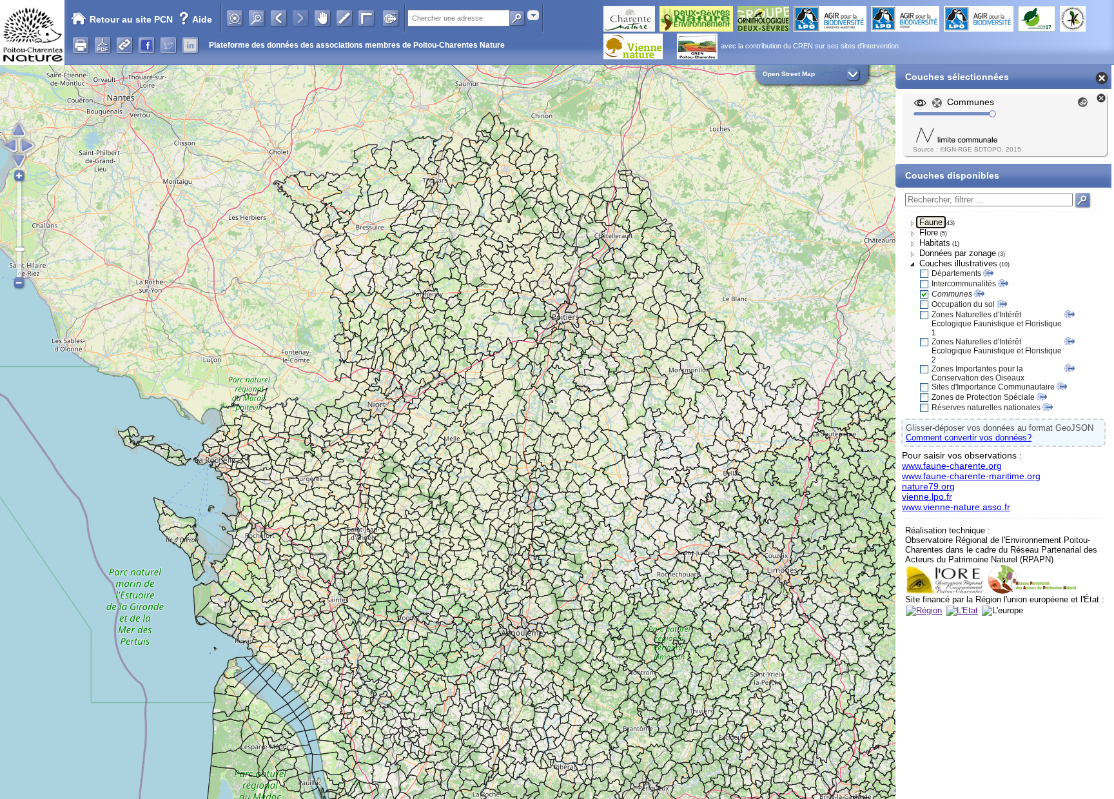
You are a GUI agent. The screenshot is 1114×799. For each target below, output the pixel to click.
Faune (931, 222)
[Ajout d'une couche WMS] (390, 18)
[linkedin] (190, 45)
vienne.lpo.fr (927, 496)
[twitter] (168, 45)
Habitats (934, 243)
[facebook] (146, 45)
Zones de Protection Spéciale (983, 397)
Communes (952, 294)
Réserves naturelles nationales (986, 407)
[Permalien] (124, 45)
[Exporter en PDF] (102, 45)
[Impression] (80, 45)
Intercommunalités (964, 283)
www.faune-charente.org (952, 465)
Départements (956, 273)
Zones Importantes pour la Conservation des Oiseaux (978, 373)
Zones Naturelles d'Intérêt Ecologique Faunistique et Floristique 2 (997, 350)
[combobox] (533, 15)
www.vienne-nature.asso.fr (956, 507)
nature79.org (928, 486)
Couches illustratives (958, 263)
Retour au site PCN (131, 19)
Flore (928, 232)
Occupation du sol (963, 304)
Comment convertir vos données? (968, 437)
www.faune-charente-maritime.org (971, 476)
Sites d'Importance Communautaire (993, 386)
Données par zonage (957, 253)
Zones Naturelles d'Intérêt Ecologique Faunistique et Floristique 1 (997, 323)
